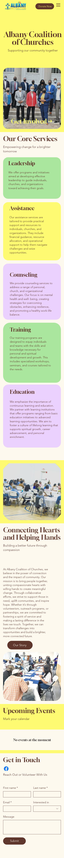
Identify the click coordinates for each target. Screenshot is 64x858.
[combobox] (47, 809)
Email (7, 802)
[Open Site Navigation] (58, 5)
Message (8, 816)
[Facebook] (6, 769)
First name (10, 788)
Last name (40, 788)
